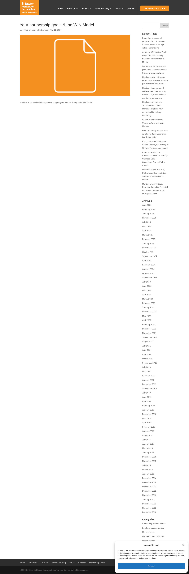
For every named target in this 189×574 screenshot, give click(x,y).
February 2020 (148, 376)
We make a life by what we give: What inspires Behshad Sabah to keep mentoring (154, 69)
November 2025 (149, 218)
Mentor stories (148, 541)
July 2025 (146, 222)
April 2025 (146, 231)
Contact (130, 8)
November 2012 (149, 495)
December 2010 (149, 512)
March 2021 (147, 359)
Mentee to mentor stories (153, 536)
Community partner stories (153, 523)
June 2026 (147, 205)
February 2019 (148, 405)
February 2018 (148, 427)
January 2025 (148, 243)
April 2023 (146, 295)
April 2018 (146, 423)
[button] (183, 545)
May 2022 (146, 316)
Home (60, 8)
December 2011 (149, 504)
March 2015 (147, 469)
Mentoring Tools (155, 8)
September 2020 (149, 363)
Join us (85, 8)
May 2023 (146, 290)
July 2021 (146, 346)
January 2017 (148, 444)
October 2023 (148, 273)
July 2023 (146, 282)
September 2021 (149, 337)
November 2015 (149, 461)
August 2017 (147, 435)
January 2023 (148, 307)
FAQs (118, 8)
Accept (151, 566)
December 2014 (149, 478)
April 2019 (146, 401)
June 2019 (147, 397)
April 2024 (146, 260)
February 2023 (148, 303)
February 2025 (148, 239)
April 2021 (146, 354)
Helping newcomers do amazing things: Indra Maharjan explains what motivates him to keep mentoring (152, 108)
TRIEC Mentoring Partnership (35, 30)
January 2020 (148, 380)
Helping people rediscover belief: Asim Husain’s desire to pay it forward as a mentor (155, 80)
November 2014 (149, 482)
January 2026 (148, 213)
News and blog (102, 8)
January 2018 (148, 431)
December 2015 (149, 457)
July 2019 (146, 393)
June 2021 (147, 350)
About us (71, 8)
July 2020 (146, 367)
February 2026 (148, 209)
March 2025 (147, 235)
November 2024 (149, 248)
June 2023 (147, 286)
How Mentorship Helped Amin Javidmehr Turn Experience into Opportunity (155, 133)
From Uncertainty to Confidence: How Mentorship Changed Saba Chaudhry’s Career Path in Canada (155, 159)
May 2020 (146, 371)
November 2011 (149, 508)
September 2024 (149, 256)
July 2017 (146, 440)
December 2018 (149, 414)
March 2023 (147, 299)
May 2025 (146, 226)
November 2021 (149, 333)
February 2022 (148, 324)
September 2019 (149, 388)
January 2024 (148, 269)
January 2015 (148, 474)
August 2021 (147, 341)
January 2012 (148, 499)
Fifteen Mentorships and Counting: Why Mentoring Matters (153, 122)
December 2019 (149, 384)
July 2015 (146, 465)
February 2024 (148, 265)
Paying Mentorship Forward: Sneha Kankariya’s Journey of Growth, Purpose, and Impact (155, 144)
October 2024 (148, 252)
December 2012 (149, 491)
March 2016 (147, 448)
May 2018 (146, 418)
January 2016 (148, 452)
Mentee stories (148, 532)
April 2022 (146, 320)
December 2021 (149, 329)
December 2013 (149, 486)
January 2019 (148, 410)
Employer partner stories (153, 528)
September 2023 (149, 277)
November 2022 (149, 312)
